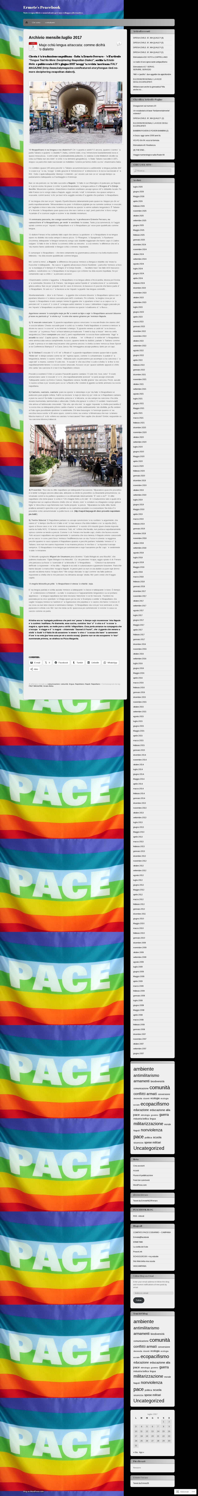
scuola (157, 1137)
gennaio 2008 (139, 1029)
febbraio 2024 (139, 283)
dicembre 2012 (139, 856)
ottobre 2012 (138, 866)
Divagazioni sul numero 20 (144, 106)
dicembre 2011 (139, 914)
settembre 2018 (139, 548)
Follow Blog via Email (143, 1276)
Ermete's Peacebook (41, 7)
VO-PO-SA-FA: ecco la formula (146, 140)
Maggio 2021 (138, 408)
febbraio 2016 (139, 687)
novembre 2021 (139, 379)
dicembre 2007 (139, 1034)
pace (138, 1136)
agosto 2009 (138, 962)
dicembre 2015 (139, 697)
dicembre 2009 (139, 943)
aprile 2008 (138, 1015)
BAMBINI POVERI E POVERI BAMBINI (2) (150, 131)
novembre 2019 (139, 485)
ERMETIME (138, 1242)
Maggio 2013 (138, 832)
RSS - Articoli (138, 1216)
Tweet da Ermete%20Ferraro (145, 1201)
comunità (64, 684)
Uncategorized (148, 1148)
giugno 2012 (138, 885)
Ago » (141, 1452)
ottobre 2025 (138, 216)
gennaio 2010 (139, 938)
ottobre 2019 (138, 490)
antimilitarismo (146, 1075)
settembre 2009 (139, 957)
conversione (164, 1094)
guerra (164, 1115)
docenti (146, 1098)
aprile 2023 (138, 317)
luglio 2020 (138, 447)
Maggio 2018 (138, 567)
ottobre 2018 (138, 543)
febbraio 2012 (139, 904)
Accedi (136, 1171)
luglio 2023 (138, 307)
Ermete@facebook (141, 1237)
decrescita (137, 1098)
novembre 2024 (139, 249)
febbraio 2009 (139, 991)
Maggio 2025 (138, 230)
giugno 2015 (138, 726)
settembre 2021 (139, 389)
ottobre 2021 (138, 384)
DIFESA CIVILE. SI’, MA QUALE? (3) (148, 43)
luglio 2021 (138, 399)
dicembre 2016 (139, 644)
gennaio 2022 (139, 370)
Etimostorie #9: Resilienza (144, 145)
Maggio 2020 (138, 456)
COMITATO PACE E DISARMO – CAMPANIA (152, 1232)
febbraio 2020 (139, 471)
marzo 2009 (138, 986)
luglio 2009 (138, 967)
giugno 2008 (138, 1005)
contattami (50, 22)
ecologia (155, 1098)
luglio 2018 (138, 557)
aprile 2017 (138, 630)
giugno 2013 (138, 827)
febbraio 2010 (139, 933)
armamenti (141, 1081)
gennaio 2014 (139, 798)
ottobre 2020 (138, 437)
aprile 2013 (138, 837)
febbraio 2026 (139, 206)
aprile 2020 (138, 461)
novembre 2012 (139, 861)
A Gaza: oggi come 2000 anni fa (146, 136)
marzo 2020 (138, 466)
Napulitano (95, 684)
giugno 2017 (138, 620)
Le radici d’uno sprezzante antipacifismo (150, 62)
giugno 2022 (138, 355)
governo (154, 1115)
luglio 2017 (138, 615)
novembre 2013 (139, 808)
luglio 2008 (138, 1000)
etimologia (145, 1115)
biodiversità (157, 1081)
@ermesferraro (140, 1195)
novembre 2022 (139, 336)
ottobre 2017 (138, 601)
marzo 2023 (138, 322)
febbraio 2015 (139, 745)
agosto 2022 (138, 350)
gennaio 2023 (139, 326)
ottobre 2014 (138, 765)
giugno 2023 (138, 312)
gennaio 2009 (139, 996)
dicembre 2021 (139, 375)
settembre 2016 (139, 659)
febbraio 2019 (139, 524)
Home (26, 22)
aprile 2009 (138, 981)
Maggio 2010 (138, 923)
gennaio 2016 (139, 692)
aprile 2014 (138, 784)
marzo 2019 (138, 519)
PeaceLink (137, 1252)
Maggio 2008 (138, 1010)
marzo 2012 (138, 899)
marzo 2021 (138, 418)
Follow (139, 1300)
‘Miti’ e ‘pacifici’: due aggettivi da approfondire (152, 74)
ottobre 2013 (138, 813)
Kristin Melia (48, 686)
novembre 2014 (139, 760)
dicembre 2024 (139, 245)
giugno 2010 (138, 919)
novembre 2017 (139, 596)
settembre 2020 (139, 442)
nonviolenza (151, 1130)
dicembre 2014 (139, 755)
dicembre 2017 (139, 591)
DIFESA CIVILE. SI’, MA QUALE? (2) (148, 47)
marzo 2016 (138, 683)
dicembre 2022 (139, 331)
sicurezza (138, 1142)
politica (148, 1137)
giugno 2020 (138, 452)
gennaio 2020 (139, 476)
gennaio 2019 (139, 529)
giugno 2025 (138, 225)
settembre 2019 (139, 495)
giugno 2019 (138, 505)
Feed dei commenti (141, 1180)
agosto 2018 (138, 553)
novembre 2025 (139, 211)
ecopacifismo (155, 1104)
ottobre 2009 (138, 952)
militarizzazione (148, 1123)
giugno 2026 (138, 192)
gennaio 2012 (139, 909)
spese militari (152, 1142)
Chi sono (36, 22)
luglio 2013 (138, 822)
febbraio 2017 (139, 635)
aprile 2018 (138, 572)
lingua (71, 684)
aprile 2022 (138, 360)
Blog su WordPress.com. (33, 1491)
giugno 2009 (138, 972)
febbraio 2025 (139, 235)
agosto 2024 (138, 264)
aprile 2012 (138, 895)
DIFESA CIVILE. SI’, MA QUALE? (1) (148, 52)
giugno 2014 (138, 774)
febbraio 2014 (139, 793)
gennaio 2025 (139, 240)
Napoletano (79, 684)
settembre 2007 (139, 1049)
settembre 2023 (139, 302)
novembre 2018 (139, 538)
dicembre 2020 (139, 427)
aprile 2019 (138, 514)
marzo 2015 (138, 740)
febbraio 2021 (139, 423)
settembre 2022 (139, 346)
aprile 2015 (138, 736)
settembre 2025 (139, 220)
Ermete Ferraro (140, 1477)
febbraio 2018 (139, 582)
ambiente (143, 1069)
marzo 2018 (138, 577)
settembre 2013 (139, 817)
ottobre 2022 (138, 341)
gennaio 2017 (139, 639)
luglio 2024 (138, 269)
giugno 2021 (138, 403)
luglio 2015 (138, 721)
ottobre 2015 (138, 707)
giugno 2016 (138, 668)
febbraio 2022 (139, 365)
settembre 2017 (139, 606)
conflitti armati (145, 1094)
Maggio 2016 (138, 673)
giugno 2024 (138, 273)
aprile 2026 (138, 201)
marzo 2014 (138, 789)
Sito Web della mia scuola (144, 1261)
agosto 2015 (138, 716)
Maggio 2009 (138, 976)
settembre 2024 (139, 259)
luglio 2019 (138, 500)
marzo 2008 (138, 1020)
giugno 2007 (138, 1053)
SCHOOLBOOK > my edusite (145, 1256)
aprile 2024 (138, 278)
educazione (141, 1110)
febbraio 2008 (139, 1025)
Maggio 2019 (138, 509)
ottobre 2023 (138, 297)
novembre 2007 (139, 1039)
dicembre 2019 (139, 480)
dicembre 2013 (139, 803)
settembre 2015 (139, 712)
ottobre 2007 (138, 1044)
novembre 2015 (139, 702)
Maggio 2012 (138, 890)
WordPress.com (140, 1185)
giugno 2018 (138, 562)
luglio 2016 (138, 663)
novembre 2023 (139, 293)
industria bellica (141, 1118)
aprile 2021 (138, 413)
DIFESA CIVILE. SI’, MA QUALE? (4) (148, 38)
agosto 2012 (138, 875)
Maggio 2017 (138, 625)
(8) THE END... (139, 150)
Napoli (87, 684)
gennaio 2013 (139, 851)
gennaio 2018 (139, 586)
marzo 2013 (138, 842)
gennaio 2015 (139, 750)
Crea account (138, 1166)
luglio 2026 (138, 187)
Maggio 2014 (138, 779)
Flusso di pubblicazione (143, 1175)
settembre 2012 (139, 870)
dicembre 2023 (139, 288)
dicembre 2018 (139, 533)
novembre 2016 (139, 649)
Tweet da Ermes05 (141, 1483)
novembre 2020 (139, 432)
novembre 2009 (139, 947)
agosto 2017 (138, 610)
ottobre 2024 (138, 254)
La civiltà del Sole (140, 1247)
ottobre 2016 (138, 654)
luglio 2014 (138, 769)
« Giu (135, 1452)
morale (167, 1124)
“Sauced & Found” (84, 629)
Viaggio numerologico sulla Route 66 (149, 155)
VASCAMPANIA (139, 1266)
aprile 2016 (138, 678)
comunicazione (53, 684)
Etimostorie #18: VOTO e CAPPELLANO (150, 57)
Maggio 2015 (138, 731)
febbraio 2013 (139, 846)
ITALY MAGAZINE (36, 686)
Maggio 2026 (138, 196)
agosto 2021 (138, 394)
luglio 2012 (138, 880)
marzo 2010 (138, 928)
